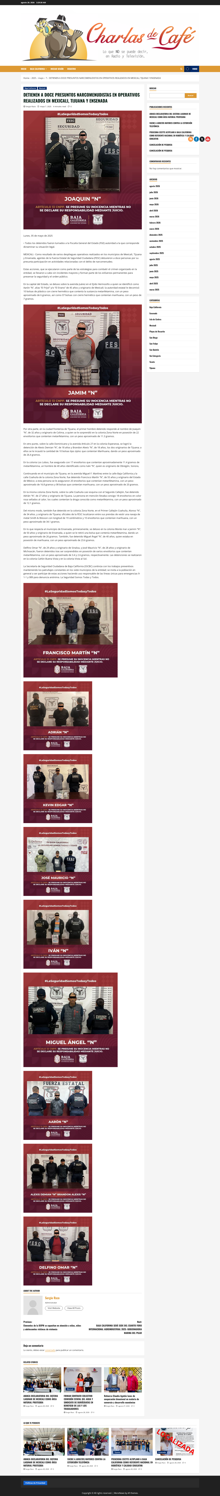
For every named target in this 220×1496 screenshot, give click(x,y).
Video (194, 68)
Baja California (37, 68)
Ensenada (153, 313)
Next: (115, 1327)
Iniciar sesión (57, 68)
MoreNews (119, 1493)
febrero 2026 (155, 222)
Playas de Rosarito (157, 331)
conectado (50, 1350)
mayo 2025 (154, 277)
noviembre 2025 (156, 240)
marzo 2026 (154, 216)
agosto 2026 (154, 186)
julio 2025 (153, 265)
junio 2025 (153, 271)
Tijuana (152, 368)
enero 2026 (154, 228)
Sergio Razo (31, 106)
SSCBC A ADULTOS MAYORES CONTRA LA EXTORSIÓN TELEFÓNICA (86, 1460)
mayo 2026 (154, 204)
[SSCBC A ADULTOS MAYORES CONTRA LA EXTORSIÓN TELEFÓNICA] (88, 1442)
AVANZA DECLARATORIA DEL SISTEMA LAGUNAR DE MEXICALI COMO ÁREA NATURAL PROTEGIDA (40, 1399)
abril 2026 (153, 210)
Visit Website (54, 1308)
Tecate (152, 361)
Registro (71, 68)
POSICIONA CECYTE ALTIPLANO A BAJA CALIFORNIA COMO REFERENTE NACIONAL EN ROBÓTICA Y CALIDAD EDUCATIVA (171, 135)
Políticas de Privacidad (35, 1483)
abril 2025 (153, 283)
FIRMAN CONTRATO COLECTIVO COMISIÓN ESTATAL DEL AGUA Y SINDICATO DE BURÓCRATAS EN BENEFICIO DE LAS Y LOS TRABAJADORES (78, 1402)
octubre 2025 (155, 246)
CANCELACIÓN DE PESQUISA (160, 144)
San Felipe (153, 343)
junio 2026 (153, 198)
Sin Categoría (155, 355)
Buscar (152, 88)
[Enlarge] (138, 308)
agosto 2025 (154, 259)
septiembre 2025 (156, 253)
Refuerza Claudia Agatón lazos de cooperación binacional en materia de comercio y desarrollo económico (121, 1399)
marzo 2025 (154, 289)
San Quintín (154, 349)
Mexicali (42, 88)
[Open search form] (181, 68)
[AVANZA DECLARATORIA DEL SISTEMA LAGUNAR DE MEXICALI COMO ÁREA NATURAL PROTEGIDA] (42, 1380)
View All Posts (73, 1308)
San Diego (153, 337)
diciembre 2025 (155, 234)
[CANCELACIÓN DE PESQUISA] (176, 1442)
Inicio (23, 68)
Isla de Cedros (155, 319)
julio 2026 (153, 192)
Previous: (52, 1325)
